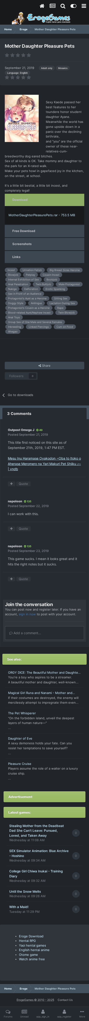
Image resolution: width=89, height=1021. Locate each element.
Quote (23, 484)
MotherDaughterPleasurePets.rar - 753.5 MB (42, 215)
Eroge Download (31, 936)
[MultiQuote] (11, 484)
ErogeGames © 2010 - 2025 (35, 1000)
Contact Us (65, 1000)
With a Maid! (18, 907)
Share (46, 365)
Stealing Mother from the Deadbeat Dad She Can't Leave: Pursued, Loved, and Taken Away (36, 830)
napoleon (15, 501)
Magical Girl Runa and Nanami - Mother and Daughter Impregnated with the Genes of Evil (41, 693)
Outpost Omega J (21, 430)
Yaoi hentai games (32, 945)
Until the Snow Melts (25, 891)
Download (20, 200)
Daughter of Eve (20, 738)
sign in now (27, 614)
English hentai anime (34, 950)
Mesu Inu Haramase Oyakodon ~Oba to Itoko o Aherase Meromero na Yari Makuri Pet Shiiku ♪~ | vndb (44, 463)
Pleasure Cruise (19, 764)
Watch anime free (32, 959)
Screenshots (22, 244)
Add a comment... (27, 633)
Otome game (28, 954)
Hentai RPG (27, 941)
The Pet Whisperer (22, 713)
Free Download (23, 231)
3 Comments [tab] (19, 413)
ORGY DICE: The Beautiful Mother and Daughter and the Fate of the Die (43, 673)
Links (16, 257)
